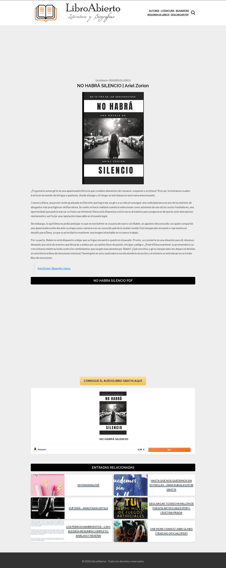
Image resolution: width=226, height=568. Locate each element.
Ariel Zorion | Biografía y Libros (54, 268)
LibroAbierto (101, 80)
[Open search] (193, 13)
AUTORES (154, 10)
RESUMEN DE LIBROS (158, 14)
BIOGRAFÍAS (182, 10)
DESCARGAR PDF (180, 14)
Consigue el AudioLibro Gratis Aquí (113, 380)
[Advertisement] (113, 48)
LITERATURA (167, 10)
